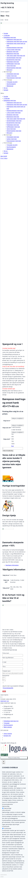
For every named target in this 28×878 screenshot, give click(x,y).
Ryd (12, 446)
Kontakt (6, 90)
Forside (6, 33)
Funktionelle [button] (5, 826)
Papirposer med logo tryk (14, 39)
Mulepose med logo (12, 51)
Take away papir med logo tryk (16, 55)
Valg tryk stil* (6, 427)
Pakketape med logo (13, 61)
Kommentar (5, 675)
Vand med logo (11, 65)
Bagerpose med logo (13, 53)
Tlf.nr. (4, 666)
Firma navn (5, 653)
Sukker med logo (12, 76)
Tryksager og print (12, 82)
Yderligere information (12, 565)
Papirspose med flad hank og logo (17, 41)
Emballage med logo (10, 37)
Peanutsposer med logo (14, 78)
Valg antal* (6, 439)
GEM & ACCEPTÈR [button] (7, 871)
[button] (14, 93)
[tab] (15, 565)
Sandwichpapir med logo (14, 57)
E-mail (4, 662)
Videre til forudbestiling (8, 450)
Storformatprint (11, 84)
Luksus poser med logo (14, 49)
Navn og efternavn (8, 657)
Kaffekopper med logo (13, 63)
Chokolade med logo (13, 74)
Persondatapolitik (8, 688)
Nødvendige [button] (5, 806)
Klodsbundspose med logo (15, 47)
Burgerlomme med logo (14, 59)
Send (4, 691)
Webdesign (10, 86)
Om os (5, 88)
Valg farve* (6, 420)
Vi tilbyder (7, 35)
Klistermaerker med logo (14, 68)
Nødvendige (7, 808)
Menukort (9, 70)
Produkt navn (6, 671)
